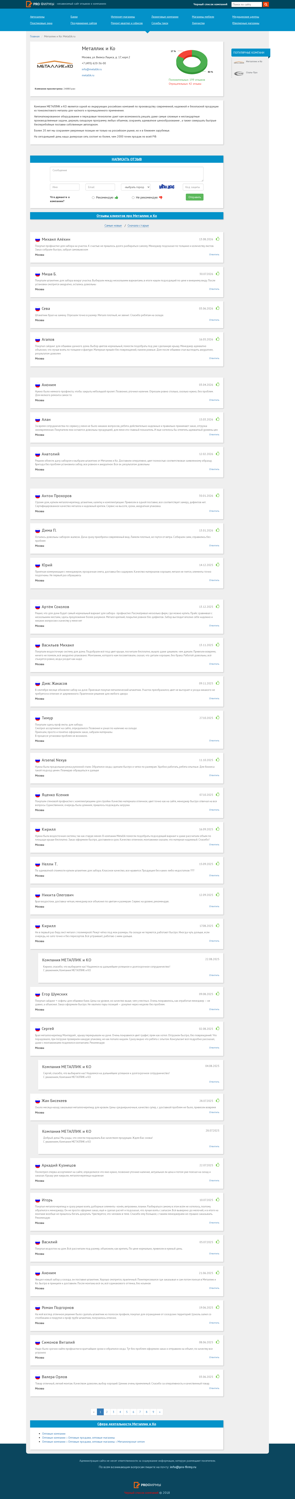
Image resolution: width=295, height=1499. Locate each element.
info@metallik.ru (92, 69)
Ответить (214, 254)
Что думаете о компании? (60, 199)
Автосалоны (37, 16)
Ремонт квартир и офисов (127, 23)
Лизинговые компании (165, 16)
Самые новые (113, 225)
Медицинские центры (245, 16)
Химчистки (198, 23)
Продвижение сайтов (84, 23)
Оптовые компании (53, 1433)
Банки (74, 16)
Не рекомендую (147, 197)
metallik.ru (88, 75)
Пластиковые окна (41, 23)
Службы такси (160, 23)
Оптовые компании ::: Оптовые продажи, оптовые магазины (78, 1437)
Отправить (194, 197)
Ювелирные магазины (245, 23)
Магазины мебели (203, 16)
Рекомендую (105, 197)
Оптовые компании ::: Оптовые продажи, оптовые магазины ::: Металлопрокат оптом (93, 1441)
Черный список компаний (210, 4)
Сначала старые (138, 225)
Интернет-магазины (123, 16)
